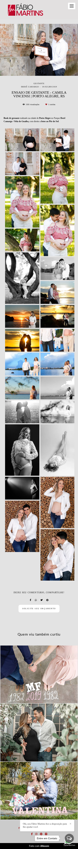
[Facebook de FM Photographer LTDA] (32, 834)
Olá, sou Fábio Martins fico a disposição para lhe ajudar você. (45, 825)
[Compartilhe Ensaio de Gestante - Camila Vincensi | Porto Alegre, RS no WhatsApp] (36, 600)
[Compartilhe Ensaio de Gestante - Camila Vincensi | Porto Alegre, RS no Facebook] (30, 600)
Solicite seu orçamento (39, 609)
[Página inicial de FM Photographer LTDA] (25, 10)
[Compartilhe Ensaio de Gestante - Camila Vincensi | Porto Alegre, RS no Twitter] (41, 600)
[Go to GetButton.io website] (69, 845)
